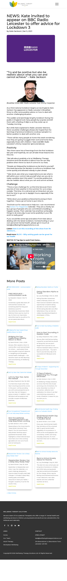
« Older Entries (11, 493)
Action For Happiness (19, 207)
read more (12, 322)
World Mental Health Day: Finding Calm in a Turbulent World (47, 417)
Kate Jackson (14, 423)
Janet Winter (14, 342)
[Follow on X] (8, 525)
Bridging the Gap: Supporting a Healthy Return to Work (17, 338)
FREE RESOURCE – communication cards (17, 294)
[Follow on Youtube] (18, 525)
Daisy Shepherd (15, 381)
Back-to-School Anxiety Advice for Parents (46, 459)
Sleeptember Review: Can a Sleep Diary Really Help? (19, 461)
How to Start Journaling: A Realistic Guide (47, 333)
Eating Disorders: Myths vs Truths (47, 292)
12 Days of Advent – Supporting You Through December (47, 374)
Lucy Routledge (44, 296)
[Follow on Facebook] (4, 525)
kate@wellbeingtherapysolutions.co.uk (48, 538)
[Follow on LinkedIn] (15, 525)
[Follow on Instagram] (11, 525)
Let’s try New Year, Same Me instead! (18, 378)
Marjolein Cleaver (15, 298)
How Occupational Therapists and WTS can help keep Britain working (19, 419)
